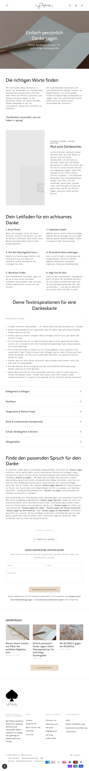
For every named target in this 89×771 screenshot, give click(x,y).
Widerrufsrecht (13, 758)
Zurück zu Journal (46, 539)
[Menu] (7, 5)
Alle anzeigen (44, 668)
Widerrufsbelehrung (75, 724)
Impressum (71, 731)
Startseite (40, 530)
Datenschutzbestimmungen (50, 600)
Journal (49, 530)
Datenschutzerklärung (76, 728)
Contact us (51, 720)
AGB (68, 720)
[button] (70, 5)
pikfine (14, 755)
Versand (11, 761)
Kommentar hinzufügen (44, 589)
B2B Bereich (51, 731)
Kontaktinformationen (24, 761)
